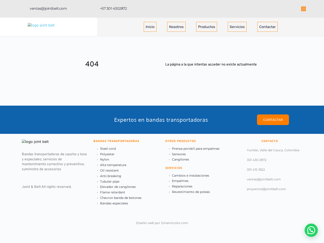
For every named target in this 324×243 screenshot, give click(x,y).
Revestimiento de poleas (191, 192)
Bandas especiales (114, 203)
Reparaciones (182, 186)
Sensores (179, 154)
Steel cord (108, 149)
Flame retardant (112, 192)
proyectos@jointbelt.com (266, 189)
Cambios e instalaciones (190, 176)
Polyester (107, 154)
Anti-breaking (110, 176)
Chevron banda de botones (121, 198)
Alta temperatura (113, 165)
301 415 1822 (256, 170)
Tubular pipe (109, 181)
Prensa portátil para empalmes (196, 149)
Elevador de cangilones (118, 187)
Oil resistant (109, 170)
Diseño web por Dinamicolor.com (162, 223)
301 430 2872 (256, 160)
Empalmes (180, 181)
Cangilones (180, 159)
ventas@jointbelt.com (264, 179)
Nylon (104, 159)
